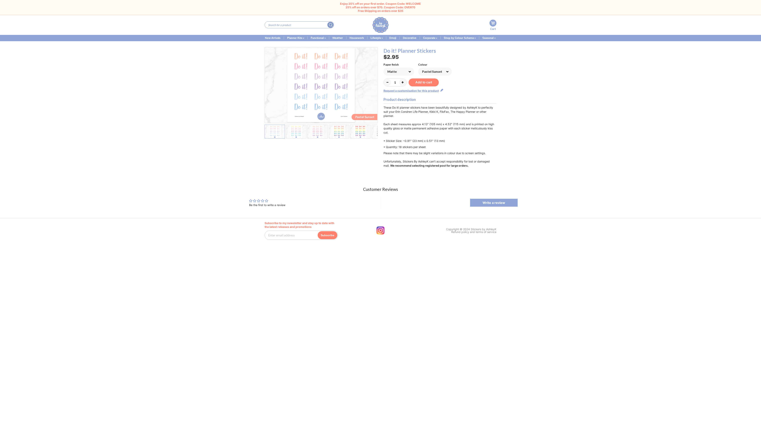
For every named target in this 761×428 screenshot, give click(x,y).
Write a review (494, 203)
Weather (337, 37)
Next (375, 86)
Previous (267, 86)
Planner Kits (295, 37)
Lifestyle (376, 37)
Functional (318, 37)
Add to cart (423, 82)
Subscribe (327, 235)
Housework (357, 37)
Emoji (392, 37)
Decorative (409, 37)
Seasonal (488, 37)
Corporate (429, 37)
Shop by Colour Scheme (459, 37)
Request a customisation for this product (411, 90)
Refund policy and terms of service (473, 232)
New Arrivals (272, 37)
